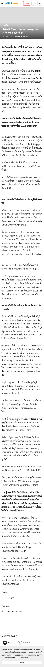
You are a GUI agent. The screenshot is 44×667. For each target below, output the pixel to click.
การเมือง (5, 25)
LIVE (27, 3)
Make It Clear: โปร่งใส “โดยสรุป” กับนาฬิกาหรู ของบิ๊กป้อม (20, 31)
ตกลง (22, 662)
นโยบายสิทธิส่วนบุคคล (18, 657)
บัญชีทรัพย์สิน (14, 597)
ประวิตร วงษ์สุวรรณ (15, 611)
